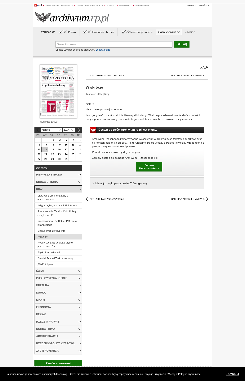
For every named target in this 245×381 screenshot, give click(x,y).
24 (66, 154)
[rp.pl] (38, 5)
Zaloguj (191, 5)
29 (52, 159)
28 (45, 159)
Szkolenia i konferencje (59, 6)
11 (73, 144)
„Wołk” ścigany (45, 264)
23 (59, 154)
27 (39, 159)
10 (66, 144)
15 (52, 149)
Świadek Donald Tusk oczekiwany (55, 258)
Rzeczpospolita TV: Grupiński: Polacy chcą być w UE (57, 213)
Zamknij (232, 374)
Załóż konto (205, 5)
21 (45, 154)
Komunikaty (125, 6)
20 (39, 154)
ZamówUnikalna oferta (149, 166)
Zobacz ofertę (103, 50)
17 (66, 149)
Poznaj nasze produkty (90, 6)
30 (59, 159)
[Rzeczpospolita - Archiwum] (72, 17)
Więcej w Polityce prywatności (184, 374)
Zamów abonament (58, 363)
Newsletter (142, 6)
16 (59, 149)
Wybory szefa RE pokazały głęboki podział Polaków (56, 244)
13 (39, 149)
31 (66, 159)
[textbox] (114, 44)
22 (52, 154)
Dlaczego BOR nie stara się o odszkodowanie (53, 197)
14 (45, 149)
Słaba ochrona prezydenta (51, 231)
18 (73, 149)
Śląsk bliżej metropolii (49, 252)
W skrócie (43, 236)
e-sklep (111, 6)
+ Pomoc (190, 32)
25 (73, 154)
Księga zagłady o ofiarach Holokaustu (57, 205)
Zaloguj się (121, 183)
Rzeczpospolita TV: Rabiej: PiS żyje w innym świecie (57, 223)
